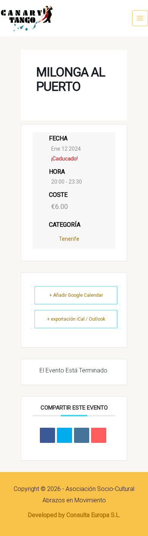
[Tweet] (64, 435)
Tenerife (69, 239)
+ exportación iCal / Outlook (76, 319)
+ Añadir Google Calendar (76, 295)
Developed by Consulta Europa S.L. (74, 515)
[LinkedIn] (81, 435)
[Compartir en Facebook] (47, 435)
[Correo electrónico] (98, 435)
